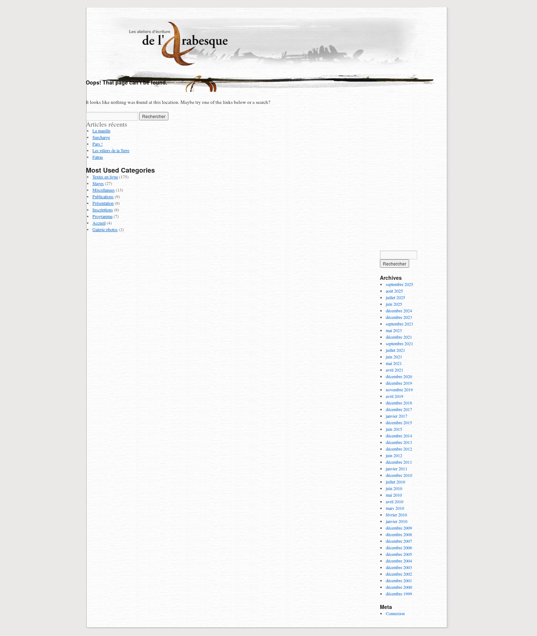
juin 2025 (394, 304)
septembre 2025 (399, 284)
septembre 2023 (399, 324)
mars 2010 (395, 508)
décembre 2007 (399, 541)
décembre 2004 (399, 561)
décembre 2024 (399, 310)
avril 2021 (394, 370)
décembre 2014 (399, 436)
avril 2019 (394, 396)
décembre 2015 (399, 422)
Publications (103, 196)
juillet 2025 (395, 297)
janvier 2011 (396, 468)
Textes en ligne (105, 177)
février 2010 (396, 515)
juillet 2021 (395, 350)
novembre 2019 (399, 389)
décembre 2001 (399, 580)
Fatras (97, 157)
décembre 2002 (399, 574)
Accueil (99, 223)
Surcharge (101, 137)
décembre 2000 (399, 587)
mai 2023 (394, 330)
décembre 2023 (399, 317)
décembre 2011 (399, 462)
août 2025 (394, 291)
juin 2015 (394, 429)
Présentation (103, 203)
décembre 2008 (399, 534)
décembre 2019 (399, 383)
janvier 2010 (396, 521)
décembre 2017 (399, 409)
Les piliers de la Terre (110, 150)
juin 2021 (394, 357)
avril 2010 (394, 501)
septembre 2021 (399, 343)
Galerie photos (105, 229)
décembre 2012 (399, 449)
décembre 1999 (399, 594)
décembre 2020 (399, 376)
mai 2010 (394, 495)
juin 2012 (394, 455)
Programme (102, 216)
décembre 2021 (399, 337)
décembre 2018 (399, 403)
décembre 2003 (399, 567)
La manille (101, 130)
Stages (98, 183)
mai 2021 (394, 363)
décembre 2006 (399, 547)
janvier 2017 (396, 416)
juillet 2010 (395, 482)
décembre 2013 (399, 442)
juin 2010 (394, 488)
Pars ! (97, 144)
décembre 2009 (399, 528)
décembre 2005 (399, 554)
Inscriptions (102, 209)
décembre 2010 (399, 475)
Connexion (395, 613)
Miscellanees (103, 190)
